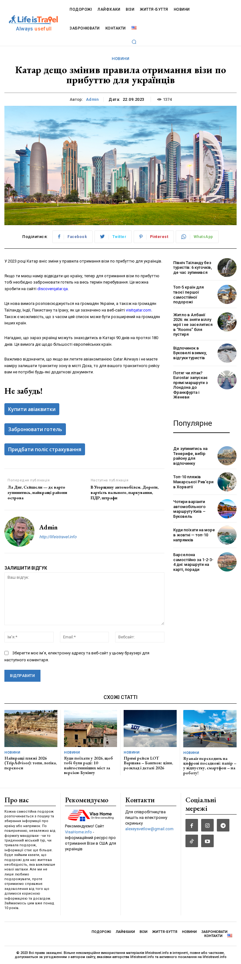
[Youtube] (207, 841)
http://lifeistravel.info (57, 536)
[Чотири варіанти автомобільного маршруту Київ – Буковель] (227, 508)
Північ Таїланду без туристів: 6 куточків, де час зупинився (192, 267)
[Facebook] (191, 825)
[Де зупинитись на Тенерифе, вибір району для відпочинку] (227, 455)
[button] (134, 42)
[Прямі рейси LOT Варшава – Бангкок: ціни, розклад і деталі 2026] (150, 728)
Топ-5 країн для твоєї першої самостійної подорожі (188, 294)
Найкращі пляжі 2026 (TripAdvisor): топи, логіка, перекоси (30, 763)
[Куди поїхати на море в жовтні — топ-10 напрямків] (227, 535)
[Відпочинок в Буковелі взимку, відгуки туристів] (227, 353)
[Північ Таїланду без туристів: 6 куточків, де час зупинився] (227, 267)
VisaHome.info (78, 832)
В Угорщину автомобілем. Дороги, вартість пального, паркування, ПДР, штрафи (124, 492)
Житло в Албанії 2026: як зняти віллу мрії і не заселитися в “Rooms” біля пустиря (192, 324)
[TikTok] (191, 841)
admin (92, 99)
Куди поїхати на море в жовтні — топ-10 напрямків (194, 535)
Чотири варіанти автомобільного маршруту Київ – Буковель (189, 509)
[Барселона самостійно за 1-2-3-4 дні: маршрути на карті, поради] (227, 561)
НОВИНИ (120, 58)
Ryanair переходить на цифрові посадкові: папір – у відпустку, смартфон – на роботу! (209, 765)
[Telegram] (223, 825)
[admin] (19, 532)
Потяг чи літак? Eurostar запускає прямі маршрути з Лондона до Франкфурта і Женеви (190, 385)
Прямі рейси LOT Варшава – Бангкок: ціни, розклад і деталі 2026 (148, 763)
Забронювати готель (35, 429)
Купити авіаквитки (32, 409)
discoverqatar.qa (52, 288)
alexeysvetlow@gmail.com (149, 828)
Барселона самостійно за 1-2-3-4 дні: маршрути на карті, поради (193, 562)
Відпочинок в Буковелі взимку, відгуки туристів (190, 353)
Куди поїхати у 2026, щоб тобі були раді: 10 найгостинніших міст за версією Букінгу (88, 765)
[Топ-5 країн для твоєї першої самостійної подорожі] (227, 294)
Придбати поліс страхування (44, 449)
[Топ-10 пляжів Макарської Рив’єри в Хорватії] (227, 481)
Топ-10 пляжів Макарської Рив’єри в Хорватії (193, 481)
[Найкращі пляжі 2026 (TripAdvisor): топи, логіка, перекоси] (30, 728)
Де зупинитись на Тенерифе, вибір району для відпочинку (190, 456)
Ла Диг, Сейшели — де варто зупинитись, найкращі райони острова (37, 492)
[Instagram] (207, 825)
